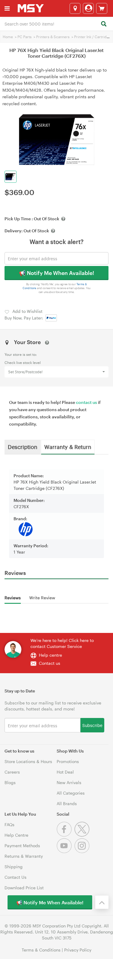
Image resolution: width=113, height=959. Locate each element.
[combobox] (56, 23)
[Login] (88, 8)
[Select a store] (75, 8)
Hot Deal (65, 771)
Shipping (14, 866)
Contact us (49, 663)
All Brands (67, 803)
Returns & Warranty (24, 856)
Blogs (10, 782)
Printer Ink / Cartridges (93, 37)
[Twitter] (82, 835)
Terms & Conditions (41, 949)
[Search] (103, 24)
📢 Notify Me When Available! (56, 273)
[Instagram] (82, 851)
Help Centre (16, 835)
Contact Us (16, 877)
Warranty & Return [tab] (67, 446)
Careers (12, 771)
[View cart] (101, 8)
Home (8, 37)
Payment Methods (22, 845)
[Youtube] (65, 851)
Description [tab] (22, 446)
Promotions (68, 761)
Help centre (50, 655)
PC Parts (24, 37)
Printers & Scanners (53, 37)
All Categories (71, 793)
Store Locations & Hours (28, 761)
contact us (86, 402)
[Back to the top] (101, 902)
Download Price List (24, 887)
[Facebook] (65, 835)
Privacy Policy (77, 949)
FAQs (9, 824)
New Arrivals (69, 782)
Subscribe (92, 725)
